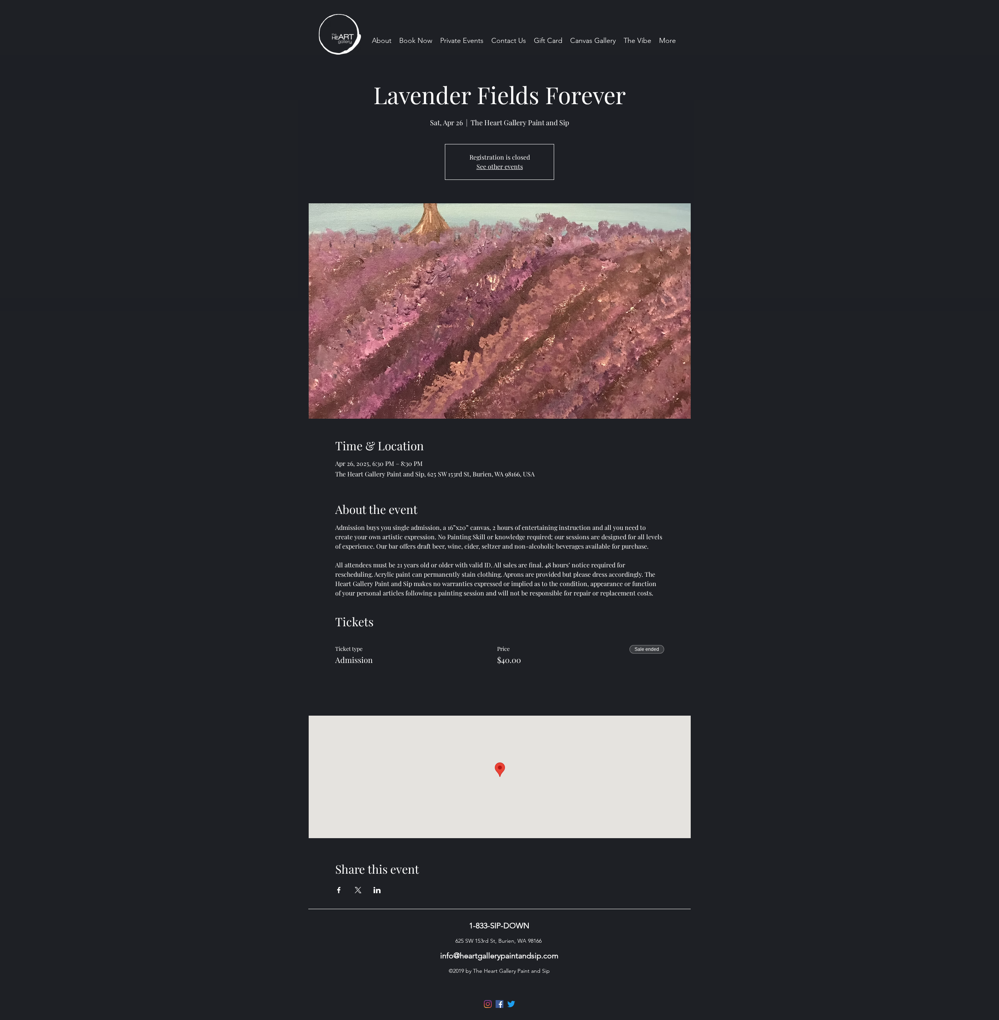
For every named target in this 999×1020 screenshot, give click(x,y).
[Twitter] (511, 1004)
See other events (499, 166)
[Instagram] (488, 1004)
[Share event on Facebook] (339, 890)
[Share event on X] (358, 890)
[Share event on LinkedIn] (377, 890)
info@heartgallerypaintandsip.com (499, 955)
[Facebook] (499, 1004)
